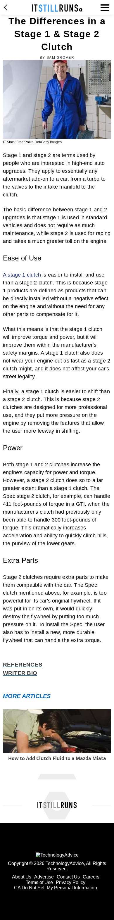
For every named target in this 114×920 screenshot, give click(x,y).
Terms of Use (39, 882)
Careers (91, 876)
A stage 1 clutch (22, 275)
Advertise (44, 876)
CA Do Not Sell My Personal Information (55, 887)
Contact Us (68, 876)
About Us (21, 876)
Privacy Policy (70, 882)
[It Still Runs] (57, 8)
